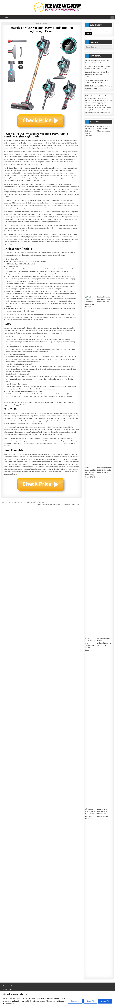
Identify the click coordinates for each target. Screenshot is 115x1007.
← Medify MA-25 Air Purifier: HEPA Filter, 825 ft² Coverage (22, 502)
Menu (6, 17)
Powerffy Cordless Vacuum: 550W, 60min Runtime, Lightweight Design (41, 29)
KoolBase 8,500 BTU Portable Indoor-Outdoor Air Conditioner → (57, 504)
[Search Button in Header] (112, 17)
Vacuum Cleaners (41, 23)
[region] (57, 999)
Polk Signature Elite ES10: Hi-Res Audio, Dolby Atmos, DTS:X (104, 470)
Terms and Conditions (11, 986)
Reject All (90, 1001)
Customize (75, 1001)
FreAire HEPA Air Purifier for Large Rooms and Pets (103, 299)
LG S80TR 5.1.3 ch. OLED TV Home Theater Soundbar (103, 128)
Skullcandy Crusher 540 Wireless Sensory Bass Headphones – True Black (97, 74)
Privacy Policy (8, 989)
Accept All (105, 1001)
